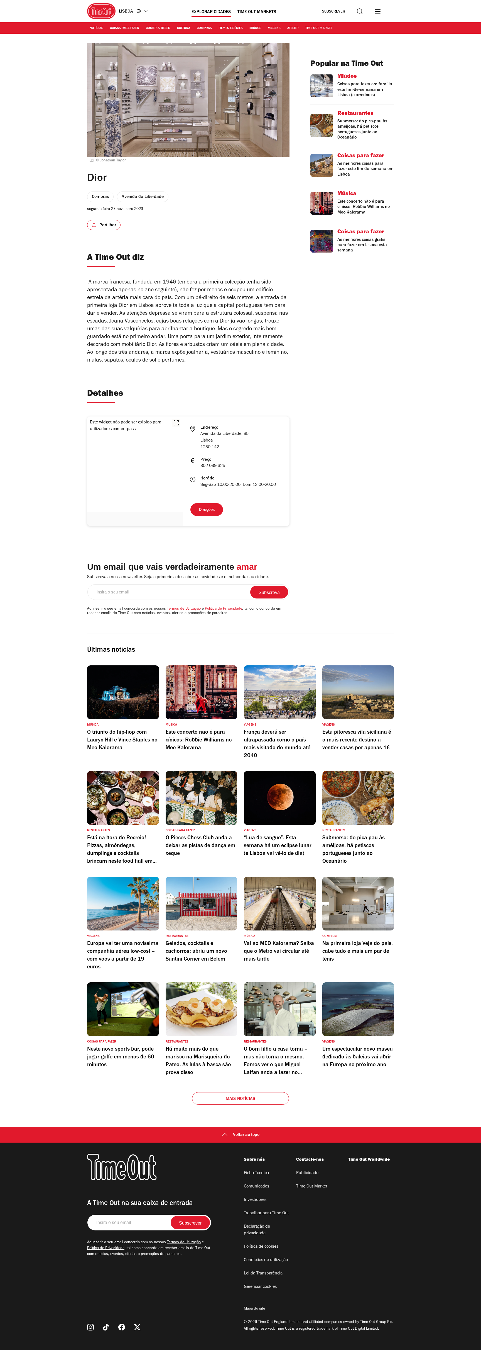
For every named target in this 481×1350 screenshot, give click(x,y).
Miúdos (255, 28)
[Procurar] (359, 11)
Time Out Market (318, 28)
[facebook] (121, 1327)
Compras (204, 28)
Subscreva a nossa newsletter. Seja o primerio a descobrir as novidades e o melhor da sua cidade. (178, 577)
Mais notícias (241, 1099)
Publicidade (307, 1173)
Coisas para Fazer (124, 28)
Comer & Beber (158, 28)
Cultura (183, 28)
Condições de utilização (266, 1260)
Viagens (274, 28)
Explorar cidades (211, 12)
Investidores (255, 1200)
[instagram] (90, 1327)
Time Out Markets (256, 12)
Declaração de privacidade (257, 1230)
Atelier (293, 28)
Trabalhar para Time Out (266, 1213)
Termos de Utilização (184, 609)
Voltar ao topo (246, 1135)
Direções (207, 510)
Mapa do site (254, 1309)
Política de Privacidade (223, 609)
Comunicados (256, 1186)
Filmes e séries (231, 28)
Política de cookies (261, 1247)
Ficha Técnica (256, 1173)
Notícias (96, 28)
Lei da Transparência (263, 1273)
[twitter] (137, 1327)
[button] (176, 423)
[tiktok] (106, 1327)
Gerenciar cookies (260, 1287)
